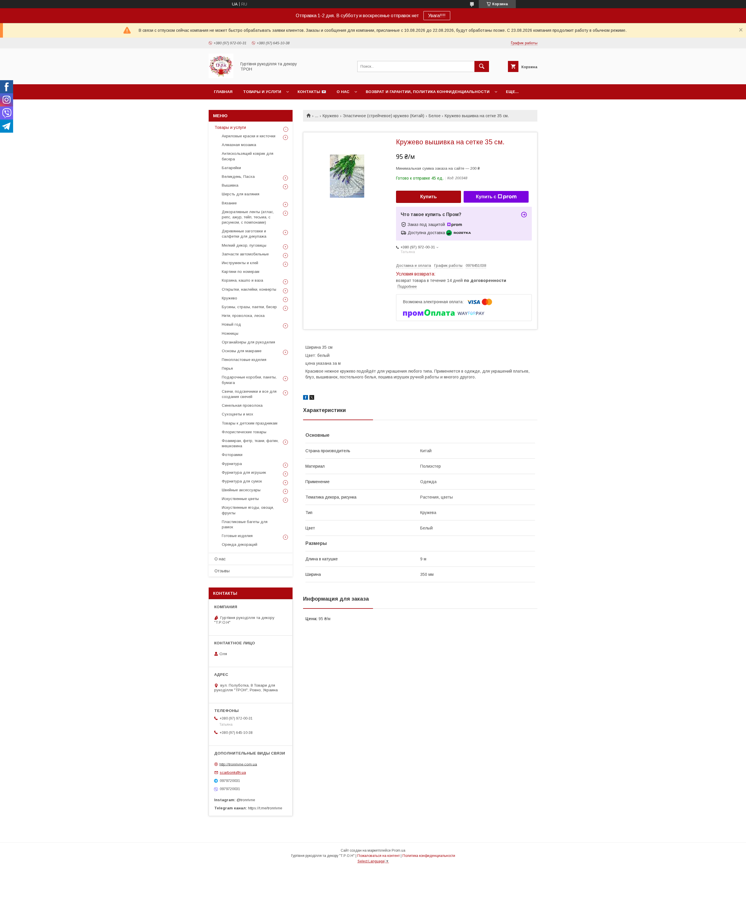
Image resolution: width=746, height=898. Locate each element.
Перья (227, 368)
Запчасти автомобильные (245, 254)
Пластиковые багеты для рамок (245, 524)
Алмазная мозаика (239, 145)
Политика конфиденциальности (428, 856)
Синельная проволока (242, 405)
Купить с (486, 196)
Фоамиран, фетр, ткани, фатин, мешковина (250, 443)
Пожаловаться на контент (378, 856)
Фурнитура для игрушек (244, 472)
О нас (343, 92)
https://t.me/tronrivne (265, 808)
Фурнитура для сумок (242, 481)
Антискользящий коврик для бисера (247, 156)
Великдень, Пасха (238, 176)
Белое (435, 115)
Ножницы (230, 333)
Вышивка (230, 185)
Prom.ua (398, 850)
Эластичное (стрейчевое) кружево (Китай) (383, 115)
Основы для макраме (241, 351)
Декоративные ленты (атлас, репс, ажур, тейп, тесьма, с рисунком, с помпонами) (248, 217)
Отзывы (222, 571)
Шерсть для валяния (240, 194)
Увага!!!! (437, 15)
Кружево (331, 115)
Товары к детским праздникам (249, 423)
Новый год (231, 324)
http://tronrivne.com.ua (238, 764)
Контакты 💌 (312, 92)
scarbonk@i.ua (233, 772)
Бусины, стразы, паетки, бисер (249, 307)
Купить (428, 196)
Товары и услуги (262, 92)
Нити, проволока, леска (243, 315)
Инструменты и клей (240, 263)
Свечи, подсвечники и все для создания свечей (249, 394)
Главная (223, 92)
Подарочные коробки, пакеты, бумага (249, 380)
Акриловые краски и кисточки (248, 136)
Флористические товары (244, 432)
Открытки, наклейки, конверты (249, 289)
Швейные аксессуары (241, 490)
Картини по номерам (240, 271)
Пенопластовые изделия (244, 359)
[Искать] (481, 66)
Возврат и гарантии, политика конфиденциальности (428, 92)
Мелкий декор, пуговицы (244, 245)
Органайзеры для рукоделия (248, 342)
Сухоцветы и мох (237, 414)
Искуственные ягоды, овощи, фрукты (248, 510)
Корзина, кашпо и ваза (242, 280)
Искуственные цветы (240, 499)
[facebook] (305, 398)
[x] (311, 398)
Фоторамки (232, 454)
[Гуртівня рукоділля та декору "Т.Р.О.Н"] (221, 76)
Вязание (229, 203)
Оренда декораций (239, 544)
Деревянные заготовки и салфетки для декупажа (244, 233)
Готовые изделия (237, 536)
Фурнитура (232, 464)
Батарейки (231, 168)
